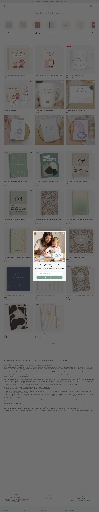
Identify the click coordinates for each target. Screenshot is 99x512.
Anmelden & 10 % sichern (49, 278)
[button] (49, 247)
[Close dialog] (63, 233)
